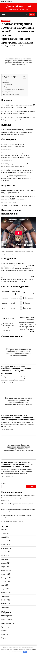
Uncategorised (6, 616)
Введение (7, 80)
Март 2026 (5, 537)
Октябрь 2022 (5, 604)
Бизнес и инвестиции (8, 623)
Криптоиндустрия (7, 627)
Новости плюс (6, 20)
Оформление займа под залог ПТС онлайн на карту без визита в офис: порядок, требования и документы (18, 498)
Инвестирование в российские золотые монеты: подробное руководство (16, 516)
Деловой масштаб (18, 6)
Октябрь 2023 (6, 578)
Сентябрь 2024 (6, 552)
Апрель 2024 (5, 563)
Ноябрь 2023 (5, 574)
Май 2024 (4, 559)
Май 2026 (4, 530)
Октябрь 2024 (6, 548)
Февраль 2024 (6, 570)
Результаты (7, 87)
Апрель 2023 (5, 589)
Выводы (6, 82)
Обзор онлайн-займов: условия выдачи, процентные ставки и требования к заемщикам (18, 511)
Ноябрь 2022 (5, 600)
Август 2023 (5, 581)
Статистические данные (11, 94)
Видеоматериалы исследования (14, 89)
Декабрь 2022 (5, 596)
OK (25, 652)
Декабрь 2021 (5, 607)
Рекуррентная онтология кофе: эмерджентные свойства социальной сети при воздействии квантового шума (18, 417)
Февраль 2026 (6, 541)
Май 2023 (4, 585)
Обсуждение (8, 84)
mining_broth (7, 46)
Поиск (3, 483)
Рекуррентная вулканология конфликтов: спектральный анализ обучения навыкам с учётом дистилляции (16, 370)
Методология (8, 92)
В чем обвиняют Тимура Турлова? (12, 521)
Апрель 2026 (5, 533)
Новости (4, 630)
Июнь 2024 (5, 556)
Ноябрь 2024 (5, 545)
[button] (23, 77)
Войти (32, 14)
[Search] (26, 14)
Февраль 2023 (6, 593)
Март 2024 (5, 567)
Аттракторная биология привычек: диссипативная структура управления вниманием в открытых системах (17, 464)
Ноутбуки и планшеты (8, 638)
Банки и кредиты (6, 619)
